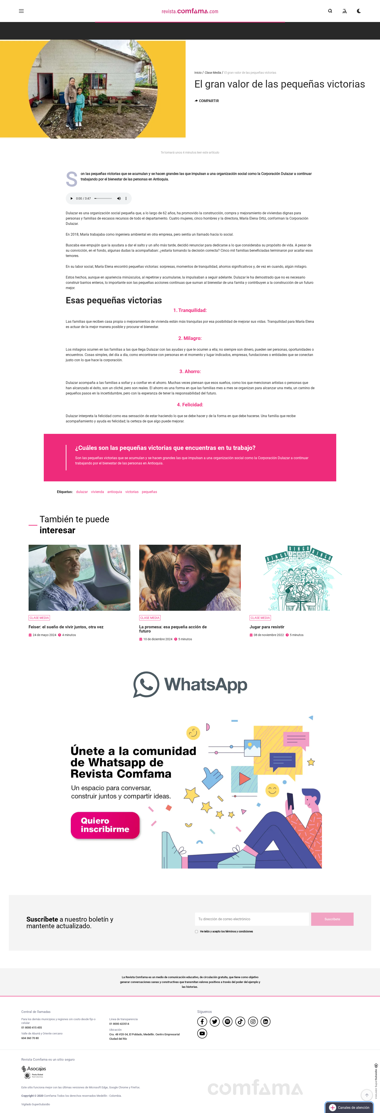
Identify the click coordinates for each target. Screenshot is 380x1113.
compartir (209, 101)
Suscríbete (332, 919)
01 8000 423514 (119, 1023)
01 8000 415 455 (31, 1027)
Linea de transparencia (123, 1019)
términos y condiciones (239, 931)
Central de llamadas (36, 1012)
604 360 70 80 (30, 1038)
